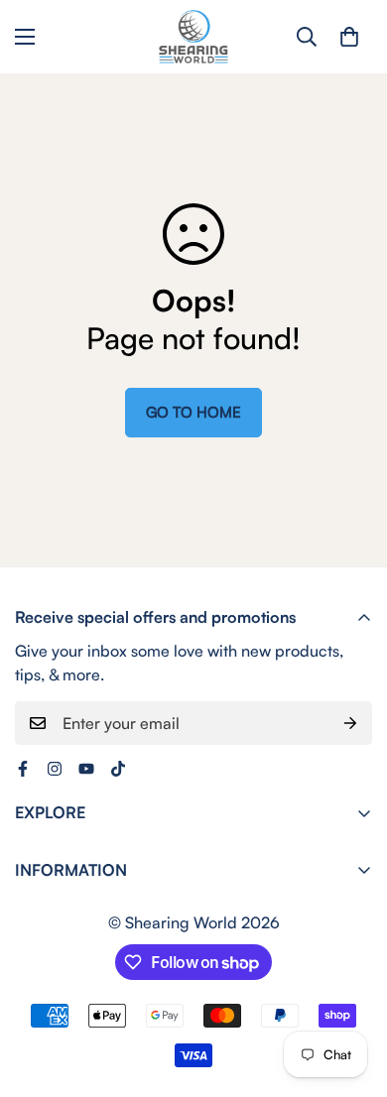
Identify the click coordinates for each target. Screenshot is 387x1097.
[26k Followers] (23, 769)
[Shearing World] (193, 36)
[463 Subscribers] (86, 769)
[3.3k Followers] (118, 769)
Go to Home (193, 412)
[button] (349, 37)
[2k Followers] (55, 769)
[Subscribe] (350, 723)
